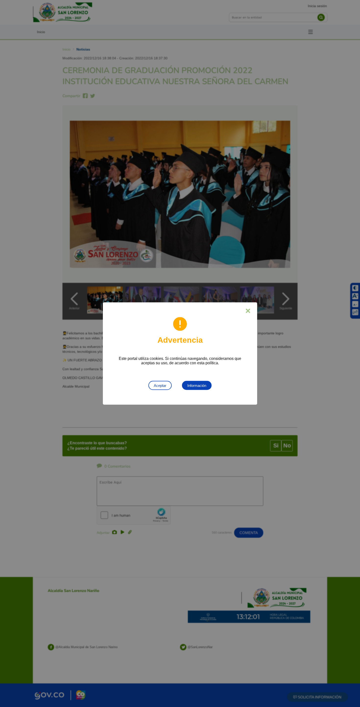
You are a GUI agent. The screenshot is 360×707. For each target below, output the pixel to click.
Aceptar (160, 385)
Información (196, 385)
